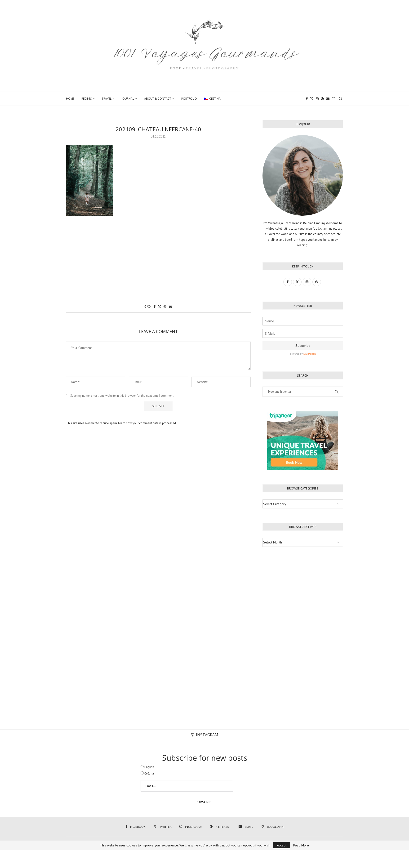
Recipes (86, 99)
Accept (281, 845)
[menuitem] (212, 99)
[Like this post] (149, 307)
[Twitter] (311, 99)
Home (70, 99)
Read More (301, 845)
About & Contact (157, 99)
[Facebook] (307, 99)
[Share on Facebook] (155, 307)
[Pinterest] (322, 99)
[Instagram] (317, 99)
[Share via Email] (170, 307)
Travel (106, 99)
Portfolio (189, 99)
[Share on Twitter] (159, 307)
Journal (128, 99)
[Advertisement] (158, 260)
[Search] (340, 99)
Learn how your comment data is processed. (147, 423)
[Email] (327, 99)
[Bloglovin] (333, 99)
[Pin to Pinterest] (165, 307)
